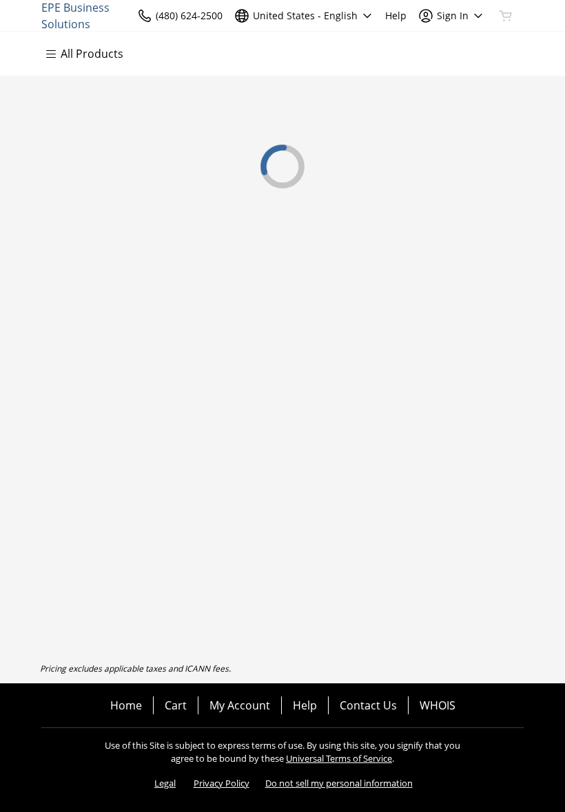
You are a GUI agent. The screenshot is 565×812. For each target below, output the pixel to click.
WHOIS (437, 705)
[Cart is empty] (506, 16)
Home (126, 705)
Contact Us (368, 705)
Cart (176, 705)
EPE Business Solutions (75, 15)
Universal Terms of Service (339, 758)
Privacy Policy (221, 783)
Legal (165, 783)
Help (305, 705)
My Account (239, 705)
